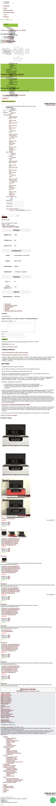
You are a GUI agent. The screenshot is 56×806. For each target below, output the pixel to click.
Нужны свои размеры (11, 196)
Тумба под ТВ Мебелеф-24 (8, 544)
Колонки (8, 743)
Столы (5, 755)
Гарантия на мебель (6, 711)
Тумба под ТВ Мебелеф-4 (8, 593)
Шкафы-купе (12, 31)
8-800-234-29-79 (50, 103)
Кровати (11, 83)
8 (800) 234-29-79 (5, 720)
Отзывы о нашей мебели (7, 714)
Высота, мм (9, 206)
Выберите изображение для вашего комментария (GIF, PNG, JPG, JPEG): (20, 341)
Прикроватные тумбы (11, 751)
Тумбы (8, 749)
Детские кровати (13, 82)
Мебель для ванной (11, 72)
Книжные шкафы (13, 34)
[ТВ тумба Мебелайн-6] (9, 36)
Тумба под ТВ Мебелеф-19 (8, 614)
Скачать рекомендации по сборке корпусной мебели (15, 352)
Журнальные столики (11, 759)
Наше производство (6, 709)
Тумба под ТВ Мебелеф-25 (8, 650)
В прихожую (9, 754)
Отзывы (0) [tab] (8, 304)
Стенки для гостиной (11, 70)
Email (3, 336)
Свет (7, 85)
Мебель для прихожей (6, 700)
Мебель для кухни (5, 696)
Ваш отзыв (5, 331)
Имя (3, 334)
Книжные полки (13, 84)
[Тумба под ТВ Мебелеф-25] (28, 647)
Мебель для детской (6, 699)
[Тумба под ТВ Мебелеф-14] (28, 668)
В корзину (4, 217)
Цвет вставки (9, 152)
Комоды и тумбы (8, 746)
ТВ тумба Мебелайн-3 (7, 631)
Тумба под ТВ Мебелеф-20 (8, 572)
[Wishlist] (1, 603)
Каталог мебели (10, 30)
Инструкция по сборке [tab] (11, 305)
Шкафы (8, 27)
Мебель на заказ (8, 10)
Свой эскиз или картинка (12, 208)
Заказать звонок (50, 105)
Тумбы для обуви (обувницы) (13, 753)
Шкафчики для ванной (12, 769)
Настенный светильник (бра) (13, 93)
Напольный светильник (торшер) (14, 779)
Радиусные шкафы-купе (12, 33)
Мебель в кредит (5, 694)
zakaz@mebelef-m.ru (6, 721)
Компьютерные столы (11, 756)
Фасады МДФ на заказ (10, 782)
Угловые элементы (11, 39)
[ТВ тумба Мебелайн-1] (9, 37)
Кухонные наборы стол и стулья (13, 66)
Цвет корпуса (9, 107)
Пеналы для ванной (11, 768)
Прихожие (8, 69)
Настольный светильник (12, 778)
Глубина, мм (9, 203)
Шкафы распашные (12, 29)
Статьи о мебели (5, 712)
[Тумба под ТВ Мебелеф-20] (28, 569)
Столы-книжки (13, 68)
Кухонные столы (13, 63)
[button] (53, 800)
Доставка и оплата (9, 12)
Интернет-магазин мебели (7, 727)
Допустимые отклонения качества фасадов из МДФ (16, 404)
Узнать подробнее (5, 76)
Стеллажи (9, 744)
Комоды (11, 42)
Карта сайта (4, 734)
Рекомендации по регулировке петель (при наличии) (15, 354)
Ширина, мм (9, 200)
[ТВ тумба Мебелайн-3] (6, 630)
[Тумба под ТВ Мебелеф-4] (28, 589)
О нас (5, 14)
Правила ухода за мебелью (8, 716)
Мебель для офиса (5, 701)
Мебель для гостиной (6, 695)
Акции (5, 8)
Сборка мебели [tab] (9, 306)
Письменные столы (11, 758)
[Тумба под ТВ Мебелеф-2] (28, 483)
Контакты (6, 16)
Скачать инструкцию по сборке (10, 226)
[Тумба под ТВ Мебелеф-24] (28, 541)
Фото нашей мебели (6, 715)
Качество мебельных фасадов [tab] (13, 310)
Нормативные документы (7, 710)
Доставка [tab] (7, 308)
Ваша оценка (5, 321)
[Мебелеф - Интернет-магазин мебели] (7, 19)
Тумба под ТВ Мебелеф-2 (8, 518)
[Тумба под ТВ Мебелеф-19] (28, 611)
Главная (3, 30)
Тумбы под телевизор (20, 30)
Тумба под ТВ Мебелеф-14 (8, 672)
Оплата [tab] (7, 309)
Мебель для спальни (11, 78)
